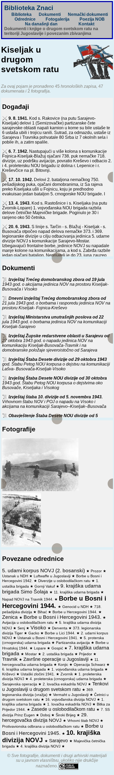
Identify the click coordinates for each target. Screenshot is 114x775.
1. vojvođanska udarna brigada (77, 669)
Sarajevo (59, 740)
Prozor (97, 571)
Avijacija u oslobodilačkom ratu (28, 622)
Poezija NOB (92, 19)
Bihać (43, 612)
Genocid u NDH (76, 607)
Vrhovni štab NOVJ (83, 720)
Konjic (63, 664)
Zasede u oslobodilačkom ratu (63, 709)
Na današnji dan (41, 24)
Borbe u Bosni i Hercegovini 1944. (54, 602)
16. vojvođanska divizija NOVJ (71, 699)
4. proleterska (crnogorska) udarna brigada (66, 679)
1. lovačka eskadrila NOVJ (69, 704)
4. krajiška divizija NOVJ (41, 746)
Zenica (10, 617)
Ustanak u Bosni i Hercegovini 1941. (48, 638)
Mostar (31, 654)
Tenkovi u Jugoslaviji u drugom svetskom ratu (55, 686)
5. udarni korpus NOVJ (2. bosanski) (44, 570)
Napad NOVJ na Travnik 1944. (28, 599)
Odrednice (25, 19)
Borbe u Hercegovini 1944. (75, 612)
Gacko (34, 633)
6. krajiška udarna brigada (24, 669)
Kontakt (86, 24)
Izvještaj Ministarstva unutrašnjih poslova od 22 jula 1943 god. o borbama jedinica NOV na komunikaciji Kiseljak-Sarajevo (54, 322)
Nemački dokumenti (88, 14)
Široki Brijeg (66, 715)
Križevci (9, 674)
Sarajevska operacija (20, 684)
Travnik (10, 659)
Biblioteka (21, 14)
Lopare (40, 648)
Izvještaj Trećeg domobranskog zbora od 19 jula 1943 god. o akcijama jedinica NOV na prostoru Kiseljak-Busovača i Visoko (55, 284)
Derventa (60, 628)
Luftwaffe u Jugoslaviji (53, 576)
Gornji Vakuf (45, 586)
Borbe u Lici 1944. (60, 633)
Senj (21, 628)
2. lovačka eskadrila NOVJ (65, 684)
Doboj (45, 715)
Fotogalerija (57, 19)
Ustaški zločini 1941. (38, 674)
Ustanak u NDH (15, 576)
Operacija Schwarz (90, 664)
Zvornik (67, 674)
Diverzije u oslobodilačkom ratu (64, 581)
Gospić (57, 648)
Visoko (38, 627)
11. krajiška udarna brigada (77, 592)
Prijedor (86, 654)
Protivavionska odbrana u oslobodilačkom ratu (41, 726)
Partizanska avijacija (73, 642)
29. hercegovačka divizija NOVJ (45, 717)
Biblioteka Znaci (28, 7)
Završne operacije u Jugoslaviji (56, 659)
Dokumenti (50, 14)
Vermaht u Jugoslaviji (71, 695)
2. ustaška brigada (58, 654)
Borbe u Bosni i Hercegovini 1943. (63, 617)
